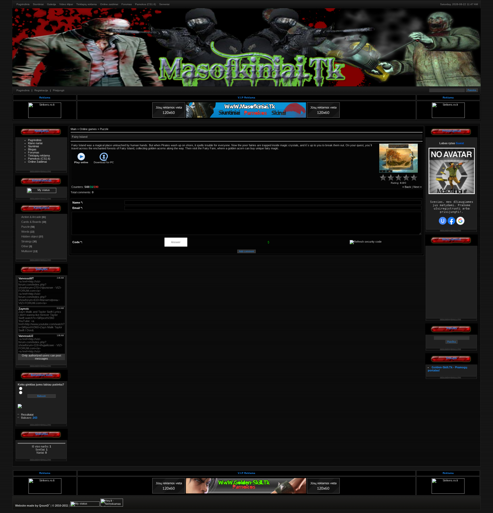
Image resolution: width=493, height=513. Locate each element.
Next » (417, 186)
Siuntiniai (38, 4)
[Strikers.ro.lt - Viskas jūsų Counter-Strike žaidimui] (44, 116)
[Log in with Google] (460, 221)
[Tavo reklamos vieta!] (168, 116)
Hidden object (29, 236)
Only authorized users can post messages (41, 357)
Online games (88, 129)
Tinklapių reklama (86, 4)
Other (25, 246)
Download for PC (104, 162)
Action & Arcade (31, 216)
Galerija (51, 4)
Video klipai (66, 4)
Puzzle (25, 226)
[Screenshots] (398, 158)
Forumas (126, 4)
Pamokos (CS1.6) (145, 4)
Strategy (26, 241)
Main (74, 129)
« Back (406, 186)
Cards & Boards (31, 221)
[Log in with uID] (443, 221)
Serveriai (164, 4)
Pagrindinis (23, 4)
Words (25, 231)
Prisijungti (58, 90)
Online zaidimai (109, 4)
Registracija (41, 90)
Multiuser (27, 251)
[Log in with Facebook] (451, 221)
